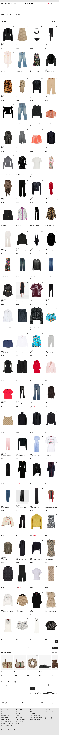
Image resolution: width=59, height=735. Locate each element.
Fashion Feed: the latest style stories (50, 712)
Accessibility (20, 729)
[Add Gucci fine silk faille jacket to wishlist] (13, 27)
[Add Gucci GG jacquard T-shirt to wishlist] (42, 566)
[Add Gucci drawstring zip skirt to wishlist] (13, 334)
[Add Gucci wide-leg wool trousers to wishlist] (13, 462)
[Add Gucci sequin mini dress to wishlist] (56, 514)
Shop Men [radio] (10, 18)
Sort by (53, 21)
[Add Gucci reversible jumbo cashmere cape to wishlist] (13, 181)
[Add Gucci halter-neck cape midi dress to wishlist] (27, 283)
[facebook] (51, 718)
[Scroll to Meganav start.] (39, 7)
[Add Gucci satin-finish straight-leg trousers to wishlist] (27, 488)
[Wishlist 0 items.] (54, 3)
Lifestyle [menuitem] (36, 6)
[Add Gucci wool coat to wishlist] (42, 592)
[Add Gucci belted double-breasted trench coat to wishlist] (27, 79)
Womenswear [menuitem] (4, 3)
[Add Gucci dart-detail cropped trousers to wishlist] (27, 181)
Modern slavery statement (21, 719)
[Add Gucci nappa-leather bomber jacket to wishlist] (42, 257)
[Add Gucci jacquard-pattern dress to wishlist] (56, 384)
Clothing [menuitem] (14, 6)
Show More (54, 652)
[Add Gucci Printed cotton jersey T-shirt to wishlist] (56, 436)
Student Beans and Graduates (36, 717)
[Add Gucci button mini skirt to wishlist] (13, 206)
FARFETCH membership (35, 713)
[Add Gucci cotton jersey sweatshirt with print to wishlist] (13, 592)
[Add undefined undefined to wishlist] (12, 656)
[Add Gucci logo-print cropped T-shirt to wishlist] (13, 384)
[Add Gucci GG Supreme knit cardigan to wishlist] (27, 436)
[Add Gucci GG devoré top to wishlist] (42, 79)
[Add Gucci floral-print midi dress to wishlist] (56, 155)
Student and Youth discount (35, 719)
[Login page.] (51, 3)
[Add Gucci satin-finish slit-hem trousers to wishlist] (13, 436)
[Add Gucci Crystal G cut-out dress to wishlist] (27, 462)
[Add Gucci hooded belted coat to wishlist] (56, 462)
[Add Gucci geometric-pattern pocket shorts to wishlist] (27, 618)
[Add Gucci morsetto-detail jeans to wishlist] (13, 488)
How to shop (5, 702)
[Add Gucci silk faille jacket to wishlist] (42, 411)
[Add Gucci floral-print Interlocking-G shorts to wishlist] (56, 308)
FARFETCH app (19, 717)
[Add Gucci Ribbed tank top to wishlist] (13, 618)
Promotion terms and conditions (7, 723)
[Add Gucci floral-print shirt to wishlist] (27, 206)
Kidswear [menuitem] (15, 3)
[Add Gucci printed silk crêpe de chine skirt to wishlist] (13, 79)
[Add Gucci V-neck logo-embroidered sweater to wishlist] (42, 104)
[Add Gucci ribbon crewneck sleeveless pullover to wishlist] (56, 488)
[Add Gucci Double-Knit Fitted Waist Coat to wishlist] (27, 540)
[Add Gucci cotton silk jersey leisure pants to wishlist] (27, 130)
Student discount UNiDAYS (35, 715)
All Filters (4, 21)
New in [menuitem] (5, 6)
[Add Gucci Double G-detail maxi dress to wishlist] (42, 488)
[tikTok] (48, 718)
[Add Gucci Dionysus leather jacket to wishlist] (13, 283)
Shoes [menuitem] (18, 6)
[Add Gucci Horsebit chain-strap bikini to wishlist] (42, 27)
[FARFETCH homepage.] (29, 3)
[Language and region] (48, 3)
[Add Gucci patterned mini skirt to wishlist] (42, 130)
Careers (17, 715)
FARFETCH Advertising (20, 721)
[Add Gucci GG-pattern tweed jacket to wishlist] (42, 308)
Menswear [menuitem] (10, 3)
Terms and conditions (12, 729)
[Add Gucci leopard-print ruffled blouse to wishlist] (42, 462)
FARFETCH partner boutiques (21, 713)
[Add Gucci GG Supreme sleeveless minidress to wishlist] (56, 566)
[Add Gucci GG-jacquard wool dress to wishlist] (56, 540)
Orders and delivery (5, 715)
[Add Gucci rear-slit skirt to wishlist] (27, 359)
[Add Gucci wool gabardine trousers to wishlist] (27, 566)
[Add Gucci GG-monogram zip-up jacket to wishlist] (27, 232)
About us (17, 711)
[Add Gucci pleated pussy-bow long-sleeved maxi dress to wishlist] (56, 181)
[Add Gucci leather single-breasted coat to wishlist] (13, 130)
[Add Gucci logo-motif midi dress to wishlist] (42, 618)
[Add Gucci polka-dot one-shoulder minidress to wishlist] (56, 592)
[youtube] (54, 718)
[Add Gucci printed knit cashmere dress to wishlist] (56, 206)
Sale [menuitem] (2, 6)
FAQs (23, 702)
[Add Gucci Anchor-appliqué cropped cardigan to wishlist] (13, 514)
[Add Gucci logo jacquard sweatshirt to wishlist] (42, 514)
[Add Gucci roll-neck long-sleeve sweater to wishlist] (27, 411)
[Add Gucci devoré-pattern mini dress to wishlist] (27, 155)
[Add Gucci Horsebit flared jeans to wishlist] (27, 52)
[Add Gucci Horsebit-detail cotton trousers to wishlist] (56, 79)
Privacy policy (4, 729)
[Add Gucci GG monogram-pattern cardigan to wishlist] (42, 181)
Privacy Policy (49, 692)
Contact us (3, 711)
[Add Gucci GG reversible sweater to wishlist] (42, 283)
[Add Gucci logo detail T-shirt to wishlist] (42, 155)
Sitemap (17, 723)
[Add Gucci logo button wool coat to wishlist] (42, 359)
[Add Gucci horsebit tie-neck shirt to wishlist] (27, 334)
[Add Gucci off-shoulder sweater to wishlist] (13, 104)
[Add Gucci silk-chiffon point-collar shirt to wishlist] (56, 411)
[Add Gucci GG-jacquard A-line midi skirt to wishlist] (27, 27)
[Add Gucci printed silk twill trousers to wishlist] (13, 257)
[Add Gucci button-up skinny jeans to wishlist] (56, 283)
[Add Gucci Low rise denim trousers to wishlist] (27, 104)
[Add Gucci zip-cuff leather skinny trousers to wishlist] (27, 384)
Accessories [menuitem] (26, 6)
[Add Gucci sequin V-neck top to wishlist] (56, 618)
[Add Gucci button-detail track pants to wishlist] (56, 334)
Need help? (43, 702)
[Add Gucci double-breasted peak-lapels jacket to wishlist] (56, 130)
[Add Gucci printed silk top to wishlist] (13, 52)
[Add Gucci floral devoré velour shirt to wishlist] (56, 232)
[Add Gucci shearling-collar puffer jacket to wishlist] (56, 52)
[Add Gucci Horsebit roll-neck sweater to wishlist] (13, 155)
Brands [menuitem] (9, 6)
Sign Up (32, 688)
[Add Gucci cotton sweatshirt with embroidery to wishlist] (42, 540)
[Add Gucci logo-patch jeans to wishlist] (13, 232)
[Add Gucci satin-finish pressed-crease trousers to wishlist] (27, 514)
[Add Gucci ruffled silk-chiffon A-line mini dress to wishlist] (13, 359)
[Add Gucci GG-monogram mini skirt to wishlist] (13, 411)
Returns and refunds (5, 717)
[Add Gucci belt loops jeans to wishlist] (42, 384)
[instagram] (46, 718)
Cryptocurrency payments (6, 721)
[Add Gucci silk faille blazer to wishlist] (56, 359)
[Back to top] (56, 641)
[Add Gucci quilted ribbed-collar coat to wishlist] (13, 566)
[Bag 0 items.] (56, 3)
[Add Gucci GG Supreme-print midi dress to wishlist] (42, 436)
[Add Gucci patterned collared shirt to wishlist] (56, 104)
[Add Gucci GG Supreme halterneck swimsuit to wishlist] (42, 232)
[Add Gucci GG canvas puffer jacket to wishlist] (27, 592)
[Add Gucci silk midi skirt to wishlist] (27, 308)
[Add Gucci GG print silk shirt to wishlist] (13, 540)
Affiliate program (33, 711)
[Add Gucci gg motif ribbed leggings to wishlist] (56, 27)
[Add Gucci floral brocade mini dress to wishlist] (42, 52)
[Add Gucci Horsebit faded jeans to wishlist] (27, 257)
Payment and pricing (5, 719)
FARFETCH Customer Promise (7, 725)
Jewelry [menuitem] (31, 6)
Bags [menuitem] (22, 6)
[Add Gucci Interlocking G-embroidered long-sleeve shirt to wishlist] (13, 308)
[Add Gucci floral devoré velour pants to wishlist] (42, 206)
